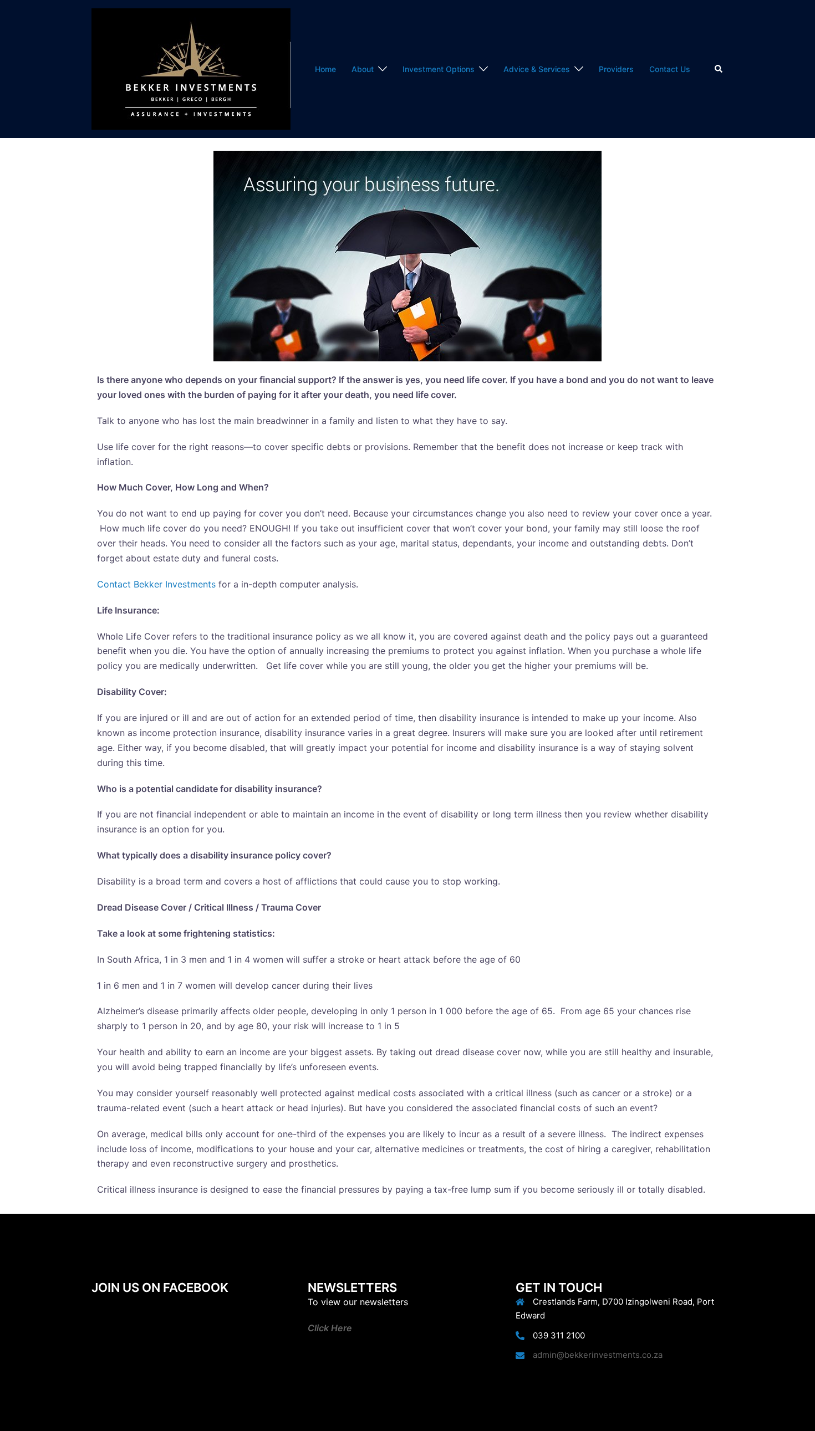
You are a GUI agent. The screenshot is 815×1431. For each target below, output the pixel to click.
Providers (616, 69)
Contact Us (669, 69)
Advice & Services (536, 69)
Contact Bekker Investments (156, 584)
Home (325, 69)
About (363, 69)
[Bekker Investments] (191, 68)
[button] (719, 68)
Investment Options (439, 69)
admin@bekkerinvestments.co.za (598, 1355)
